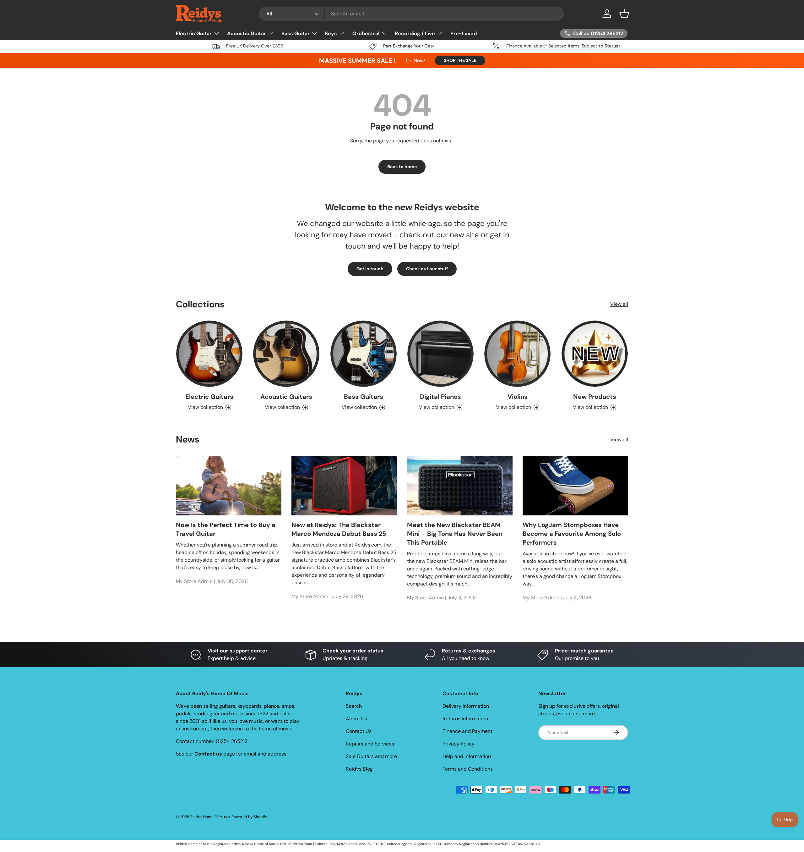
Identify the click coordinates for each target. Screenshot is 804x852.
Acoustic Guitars (286, 397)
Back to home (402, 166)
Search (354, 706)
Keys (331, 33)
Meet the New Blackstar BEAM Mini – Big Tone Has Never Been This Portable (455, 534)
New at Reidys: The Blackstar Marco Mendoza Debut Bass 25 (338, 529)
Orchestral (365, 33)
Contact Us (359, 731)
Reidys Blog (359, 769)
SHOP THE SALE (460, 60)
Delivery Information (466, 706)
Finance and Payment (467, 731)
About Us (356, 718)
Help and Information (467, 756)
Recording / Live (415, 33)
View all (619, 304)
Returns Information (465, 718)
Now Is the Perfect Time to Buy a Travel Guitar (225, 529)
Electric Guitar (194, 33)
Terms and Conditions (468, 769)
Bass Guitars (363, 397)
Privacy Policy (459, 743)
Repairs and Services (370, 743)
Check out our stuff (427, 269)
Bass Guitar (295, 33)
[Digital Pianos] (440, 354)
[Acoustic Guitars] (286, 354)
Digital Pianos (440, 397)
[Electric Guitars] (209, 354)
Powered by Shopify (249, 816)
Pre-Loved (463, 33)
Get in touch (369, 269)
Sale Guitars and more (371, 756)
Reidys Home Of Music (210, 816)
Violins (518, 397)
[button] (624, 13)
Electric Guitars (209, 397)
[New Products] (595, 354)
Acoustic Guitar (246, 33)
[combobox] (411, 14)
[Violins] (517, 354)
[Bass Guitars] (363, 354)
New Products (594, 397)
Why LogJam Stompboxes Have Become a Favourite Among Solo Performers (572, 534)
